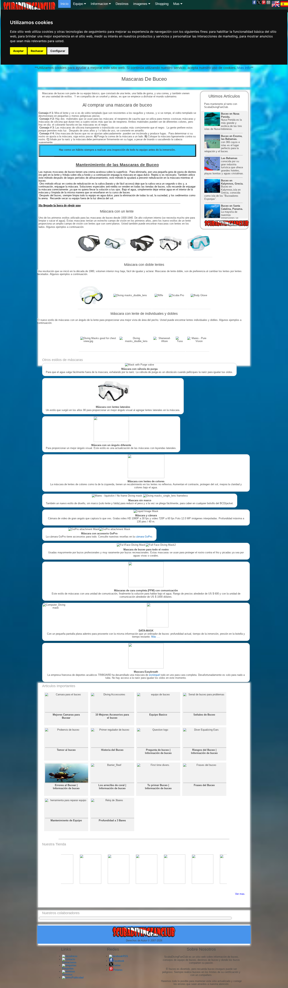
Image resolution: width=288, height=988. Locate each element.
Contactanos (69, 962)
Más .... (155, 636)
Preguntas (68, 968)
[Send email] (268, 3)
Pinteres (117, 969)
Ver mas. (240, 893)
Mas (176, 4)
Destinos (122, 4)
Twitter (116, 965)
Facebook (118, 960)
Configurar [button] (57, 50)
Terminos (67, 974)
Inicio (64, 4)
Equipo (78, 4)
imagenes (140, 4)
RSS (125, 956)
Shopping (161, 4)
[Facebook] (254, 3)
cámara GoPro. (144, 536)
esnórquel (154, 674)
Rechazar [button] (37, 50)
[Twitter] (259, 3)
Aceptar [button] (18, 50)
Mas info (243, 68)
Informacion (100, 4)
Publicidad (77, 977)
